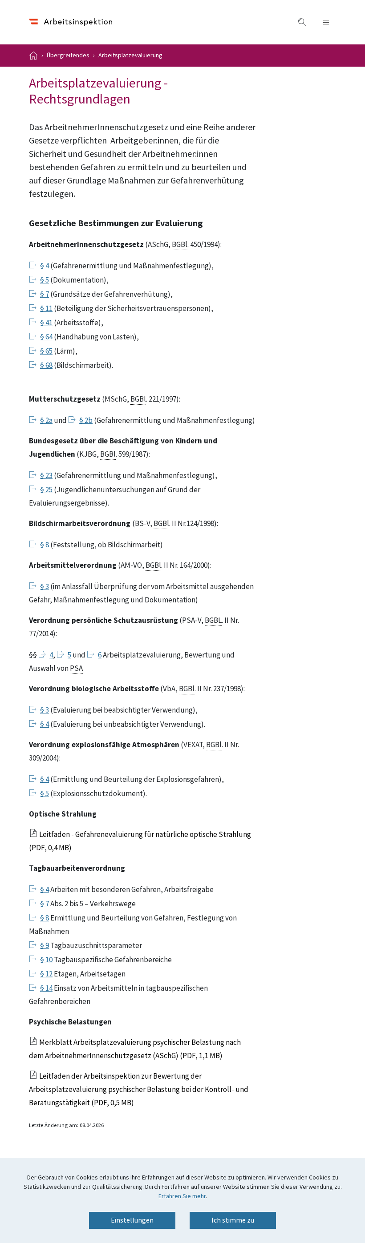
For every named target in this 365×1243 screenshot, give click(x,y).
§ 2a (46, 421)
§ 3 (44, 587)
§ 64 (46, 337)
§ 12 (46, 974)
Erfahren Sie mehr (182, 1196)
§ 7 (44, 294)
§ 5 (44, 280)
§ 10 (46, 960)
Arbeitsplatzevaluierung (130, 56)
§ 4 (44, 266)
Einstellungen (132, 1220)
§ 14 (46, 988)
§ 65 (46, 351)
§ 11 (46, 309)
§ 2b (86, 421)
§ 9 (44, 946)
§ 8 (44, 545)
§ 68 (46, 366)
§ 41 (46, 323)
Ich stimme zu (232, 1220)
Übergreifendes (68, 56)
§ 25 (46, 490)
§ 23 (46, 476)
